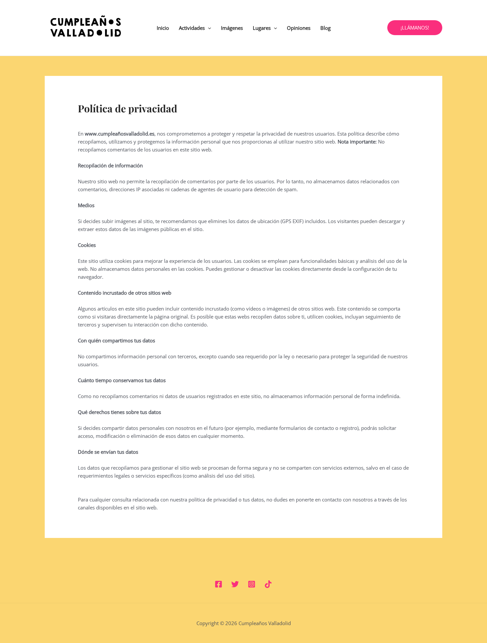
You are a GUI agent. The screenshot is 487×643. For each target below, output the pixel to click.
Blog (325, 28)
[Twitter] (235, 584)
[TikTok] (268, 584)
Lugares (262, 28)
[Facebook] (218, 584)
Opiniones (298, 28)
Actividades (192, 28)
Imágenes (232, 28)
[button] (208, 27)
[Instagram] (251, 584)
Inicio (163, 28)
